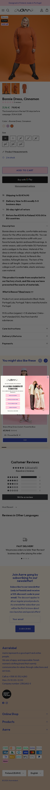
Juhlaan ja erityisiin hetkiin (13, 399)
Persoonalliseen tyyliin (12, 403)
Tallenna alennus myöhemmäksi (13, 410)
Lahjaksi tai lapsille (13, 407)
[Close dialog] (48, 377)
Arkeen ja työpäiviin (13, 395)
